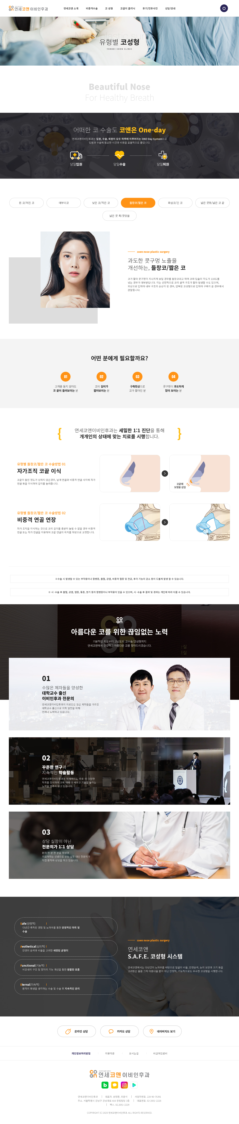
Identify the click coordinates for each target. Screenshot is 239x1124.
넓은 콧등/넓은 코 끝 (212, 203)
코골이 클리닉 (127, 8)
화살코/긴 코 (175, 203)
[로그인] (224, 8)
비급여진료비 (160, 1053)
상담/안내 (170, 8)
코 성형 (109, 8)
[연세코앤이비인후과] (28, 8)
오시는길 (134, 1053)
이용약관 (110, 1053)
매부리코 (64, 203)
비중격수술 (92, 8)
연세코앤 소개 (71, 8)
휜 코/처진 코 (26, 203)
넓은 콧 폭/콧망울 (119, 216)
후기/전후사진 (150, 8)
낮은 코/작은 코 (101, 203)
